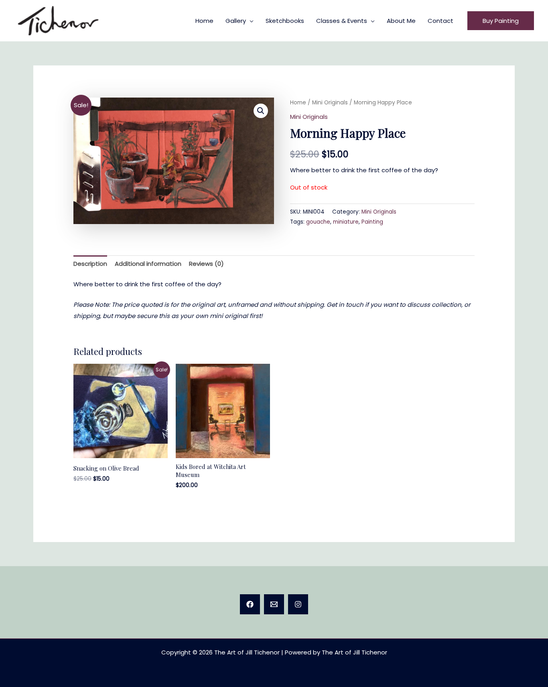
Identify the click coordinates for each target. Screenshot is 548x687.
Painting (372, 222)
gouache (318, 222)
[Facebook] (250, 604)
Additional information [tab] (148, 263)
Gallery (235, 20)
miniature (346, 222)
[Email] (274, 604)
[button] (500, 20)
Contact (440, 20)
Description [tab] (90, 263)
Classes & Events (341, 20)
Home (204, 20)
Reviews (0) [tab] (206, 263)
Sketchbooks (285, 20)
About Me (401, 20)
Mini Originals (330, 102)
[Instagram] (298, 604)
